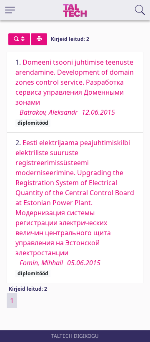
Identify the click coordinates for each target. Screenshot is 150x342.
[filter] (19, 39)
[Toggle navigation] (10, 10)
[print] (39, 39)
